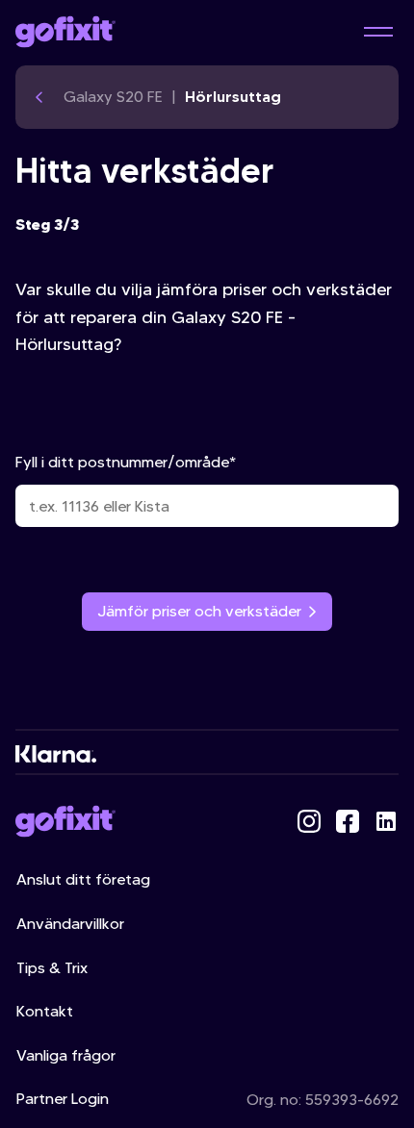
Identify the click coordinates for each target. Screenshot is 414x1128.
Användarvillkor (70, 924)
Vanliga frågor (66, 1055)
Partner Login (62, 1099)
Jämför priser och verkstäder (199, 611)
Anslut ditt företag (83, 879)
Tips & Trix (52, 968)
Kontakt (44, 1011)
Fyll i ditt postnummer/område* (125, 462)
